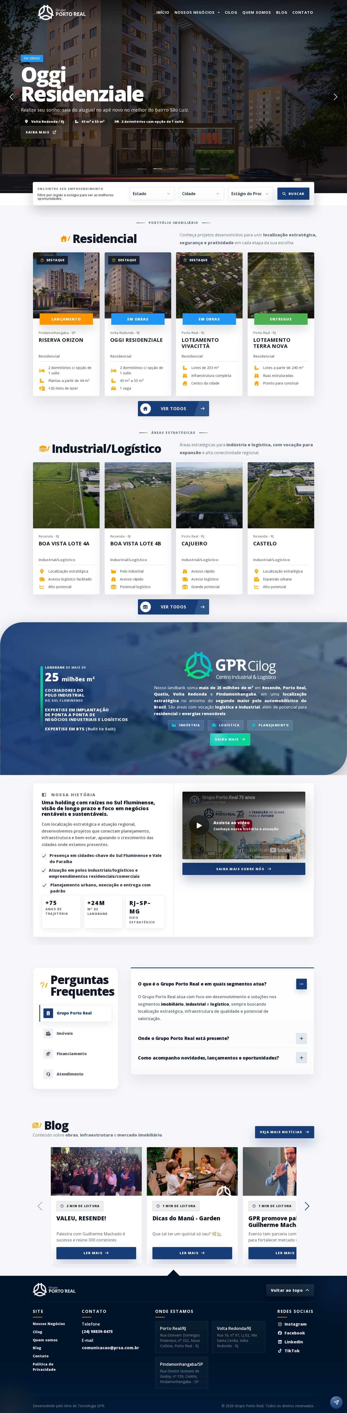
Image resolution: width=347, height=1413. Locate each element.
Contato (302, 12)
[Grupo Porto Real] (54, 1290)
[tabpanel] (222, 1020)
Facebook (295, 1333)
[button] (11, 96)
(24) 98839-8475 (97, 1331)
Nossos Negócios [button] (195, 12)
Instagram (296, 1324)
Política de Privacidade (44, 1367)
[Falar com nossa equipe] (336, 1402)
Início (162, 12)
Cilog (231, 12)
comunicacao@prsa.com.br (110, 1347)
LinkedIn (294, 1342)
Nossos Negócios (49, 1323)
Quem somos (256, 12)
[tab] (75, 1013)
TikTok (292, 1351)
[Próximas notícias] (307, 1206)
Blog (281, 12)
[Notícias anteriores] (40, 1206)
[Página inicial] (62, 12)
